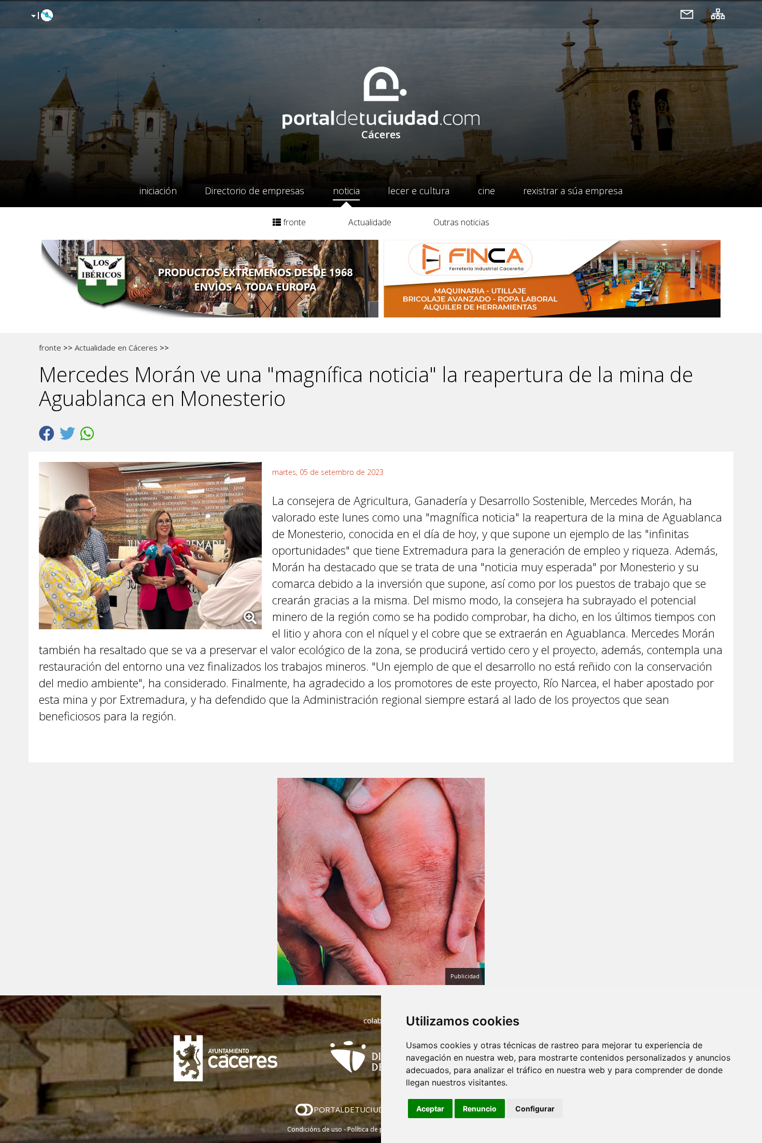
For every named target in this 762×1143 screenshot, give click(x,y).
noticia (346, 190)
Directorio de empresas (254, 190)
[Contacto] (687, 13)
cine (486, 190)
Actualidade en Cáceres (116, 347)
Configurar (535, 1108)
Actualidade (369, 222)
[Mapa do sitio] (718, 13)
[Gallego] (41, 16)
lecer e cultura (418, 190)
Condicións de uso (314, 1129)
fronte (293, 222)
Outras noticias (461, 222)
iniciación (158, 190)
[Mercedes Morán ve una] (155, 548)
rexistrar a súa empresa (573, 190)
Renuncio (480, 1108)
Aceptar (430, 1108)
